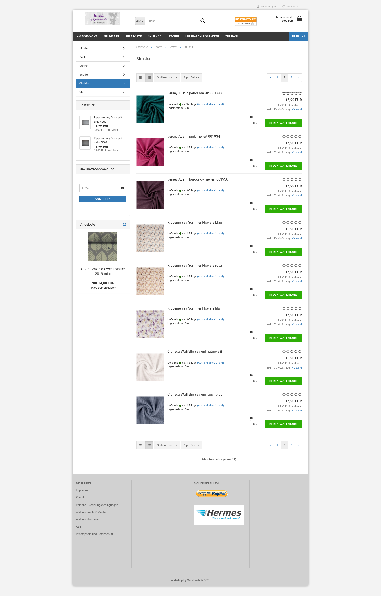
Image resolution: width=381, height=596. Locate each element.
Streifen (84, 74)
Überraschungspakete (202, 36)
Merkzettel (292, 6)
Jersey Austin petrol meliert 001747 (194, 93)
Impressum (83, 490)
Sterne (83, 65)
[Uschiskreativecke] (102, 19)
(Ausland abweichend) (210, 104)
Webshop (177, 580)
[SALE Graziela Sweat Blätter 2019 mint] (102, 246)
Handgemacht (86, 36)
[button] (140, 77)
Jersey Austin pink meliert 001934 (193, 136)
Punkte (83, 57)
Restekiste (133, 36)
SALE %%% (155, 36)
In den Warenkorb (283, 122)
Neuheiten (111, 36)
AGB (78, 526)
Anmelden (103, 199)
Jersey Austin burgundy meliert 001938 (197, 179)
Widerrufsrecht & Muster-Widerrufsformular (91, 516)
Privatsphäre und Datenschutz (94, 534)
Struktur (84, 83)
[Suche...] (202, 21)
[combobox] (167, 77)
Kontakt (81, 497)
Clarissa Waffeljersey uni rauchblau (194, 394)
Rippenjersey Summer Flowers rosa (194, 265)
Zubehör (231, 36)
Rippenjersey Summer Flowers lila (193, 308)
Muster (83, 48)
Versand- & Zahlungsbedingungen (97, 505)
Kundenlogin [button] (267, 6)
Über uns (298, 36)
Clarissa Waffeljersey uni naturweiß (194, 351)
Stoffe (174, 36)
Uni (81, 92)
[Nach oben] (368, 589)
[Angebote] (124, 224)
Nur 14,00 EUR (103, 283)
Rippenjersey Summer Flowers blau (194, 222)
